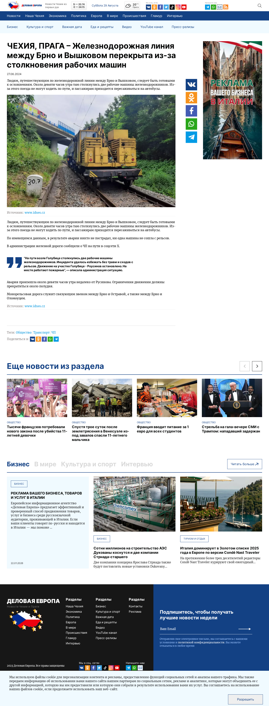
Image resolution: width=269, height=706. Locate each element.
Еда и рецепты (102, 27)
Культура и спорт (40, 27)
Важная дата (72, 27)
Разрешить (245, 699)
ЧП (53, 332)
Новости (13, 16)
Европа (96, 16)
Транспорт (41, 332)
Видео (127, 27)
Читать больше (242, 464)
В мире (112, 16)
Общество (24, 332)
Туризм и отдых (194, 538)
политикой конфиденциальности (201, 642)
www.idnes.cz (35, 212)
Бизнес (12, 27)
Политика (78, 16)
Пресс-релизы (183, 27)
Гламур (156, 16)
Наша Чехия (34, 16)
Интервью (175, 16)
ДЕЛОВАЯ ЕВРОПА (33, 601)
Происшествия (134, 16)
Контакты (135, 606)
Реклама (135, 611)
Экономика (57, 16)
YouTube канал (151, 27)
